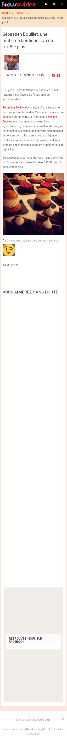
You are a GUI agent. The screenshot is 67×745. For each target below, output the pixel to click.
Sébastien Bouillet (14, 107)
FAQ (50, 729)
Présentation (19, 729)
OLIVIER (44, 75)
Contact (6, 729)
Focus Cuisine (23, 720)
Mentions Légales (36, 729)
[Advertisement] (33, 442)
